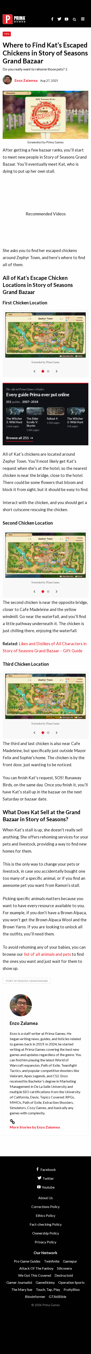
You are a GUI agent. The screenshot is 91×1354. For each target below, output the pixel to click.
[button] (83, 19)
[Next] (56, 371)
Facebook (48, 1169)
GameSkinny (45, 1282)
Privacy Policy (45, 1242)
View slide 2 (48, 371)
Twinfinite (51, 1261)
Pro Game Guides (27, 1261)
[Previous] (34, 371)
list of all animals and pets (47, 954)
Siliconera (64, 1268)
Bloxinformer (35, 1296)
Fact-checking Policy (46, 1224)
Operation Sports (71, 1282)
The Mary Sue (21, 1289)
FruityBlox (72, 1289)
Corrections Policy (45, 1206)
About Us (45, 1198)
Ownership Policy (45, 1233)
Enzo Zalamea (26, 80)
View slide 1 (43, 371)
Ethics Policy (45, 1215)
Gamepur (70, 1261)
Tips (6, 34)
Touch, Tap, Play (48, 1289)
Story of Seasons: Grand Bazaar (27, 980)
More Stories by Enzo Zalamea (35, 1127)
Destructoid (64, 1275)
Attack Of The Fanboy (36, 1268)
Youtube (48, 1187)
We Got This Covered (34, 1275)
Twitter (48, 1178)
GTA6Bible (57, 1296)
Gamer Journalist (19, 1282)
